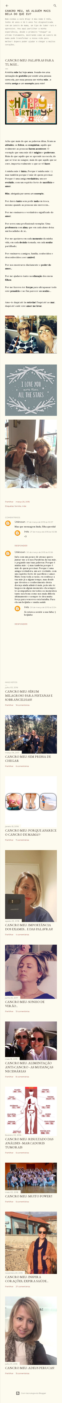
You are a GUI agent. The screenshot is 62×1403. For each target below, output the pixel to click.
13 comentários (22, 1011)
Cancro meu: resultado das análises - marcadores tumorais (29, 1143)
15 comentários (22, 1373)
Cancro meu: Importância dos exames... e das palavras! (29, 927)
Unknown (20, 521)
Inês (26, 531)
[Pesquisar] (55, 5)
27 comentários (23, 1286)
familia (18, 506)
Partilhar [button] (9, 502)
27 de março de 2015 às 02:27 (40, 522)
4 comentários (22, 934)
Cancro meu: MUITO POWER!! (28, 1196)
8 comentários (22, 1076)
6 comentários (22, 766)
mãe (24, 506)
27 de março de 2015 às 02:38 (43, 532)
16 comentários (22, 705)
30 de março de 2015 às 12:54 (43, 607)
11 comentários (22, 840)
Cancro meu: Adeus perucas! (29, 1368)
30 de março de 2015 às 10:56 (40, 552)
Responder (21, 545)
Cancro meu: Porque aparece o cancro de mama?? (30, 832)
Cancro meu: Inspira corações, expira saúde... (26, 1279)
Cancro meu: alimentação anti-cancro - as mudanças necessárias (29, 1067)
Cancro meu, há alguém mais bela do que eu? (28, 12)
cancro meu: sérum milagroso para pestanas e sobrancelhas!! (28, 695)
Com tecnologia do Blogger (33, 1393)
